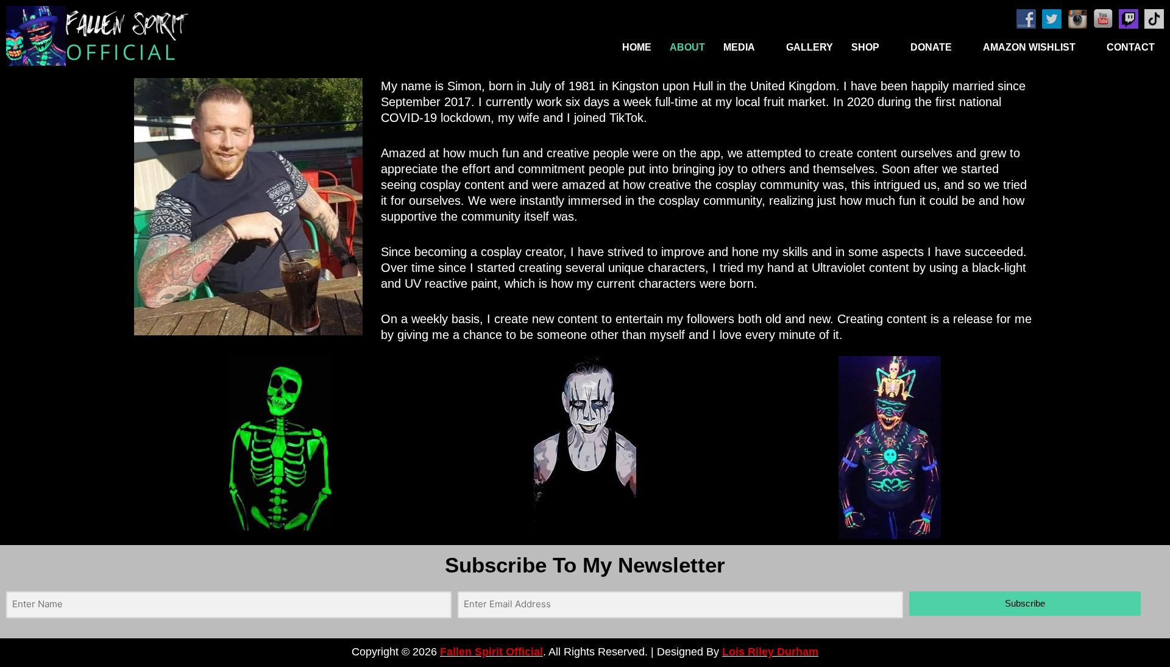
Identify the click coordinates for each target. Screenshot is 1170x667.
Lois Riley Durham (770, 652)
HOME (636, 47)
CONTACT (1131, 47)
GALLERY (809, 47)
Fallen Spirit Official (491, 652)
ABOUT (687, 47)
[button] (745, 48)
